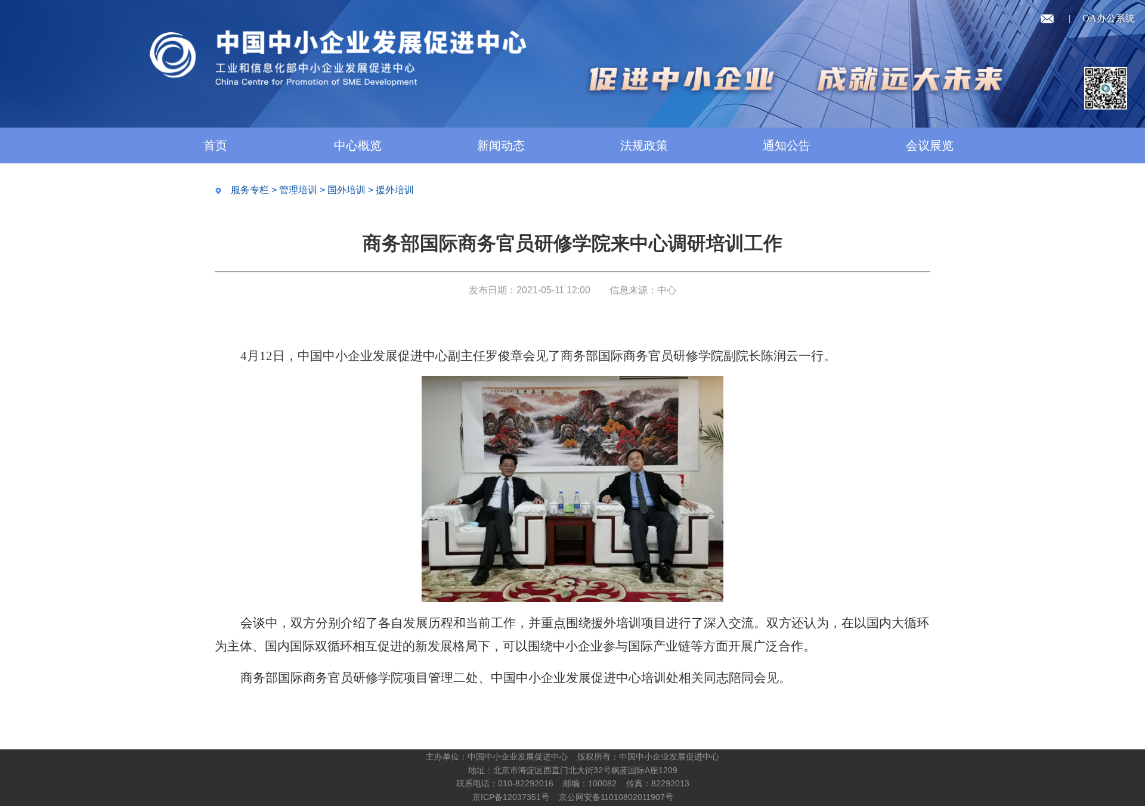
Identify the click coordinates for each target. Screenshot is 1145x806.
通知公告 (786, 145)
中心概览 (358, 145)
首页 (215, 145)
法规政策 (644, 145)
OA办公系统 (1108, 18)
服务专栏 (250, 190)
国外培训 (346, 190)
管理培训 (298, 190)
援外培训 (395, 190)
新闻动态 (501, 145)
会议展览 (930, 145)
